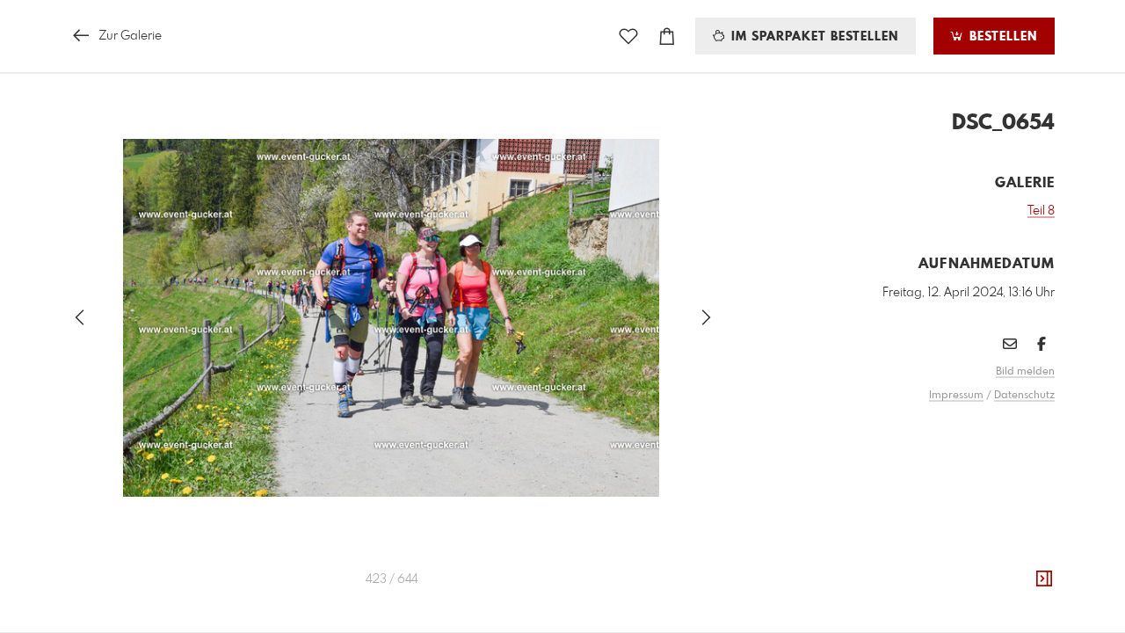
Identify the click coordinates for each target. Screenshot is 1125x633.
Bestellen (1001, 37)
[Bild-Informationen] (1044, 579)
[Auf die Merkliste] (628, 36)
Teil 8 (1041, 211)
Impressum (956, 395)
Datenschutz (1024, 395)
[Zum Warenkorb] (667, 36)
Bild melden (1025, 372)
